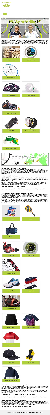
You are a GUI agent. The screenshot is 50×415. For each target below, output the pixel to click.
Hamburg (3, 43)
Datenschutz (37, 412)
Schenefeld (3, 202)
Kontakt (41, 412)
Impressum (33, 412)
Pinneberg (46, 201)
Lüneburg (7, 202)
